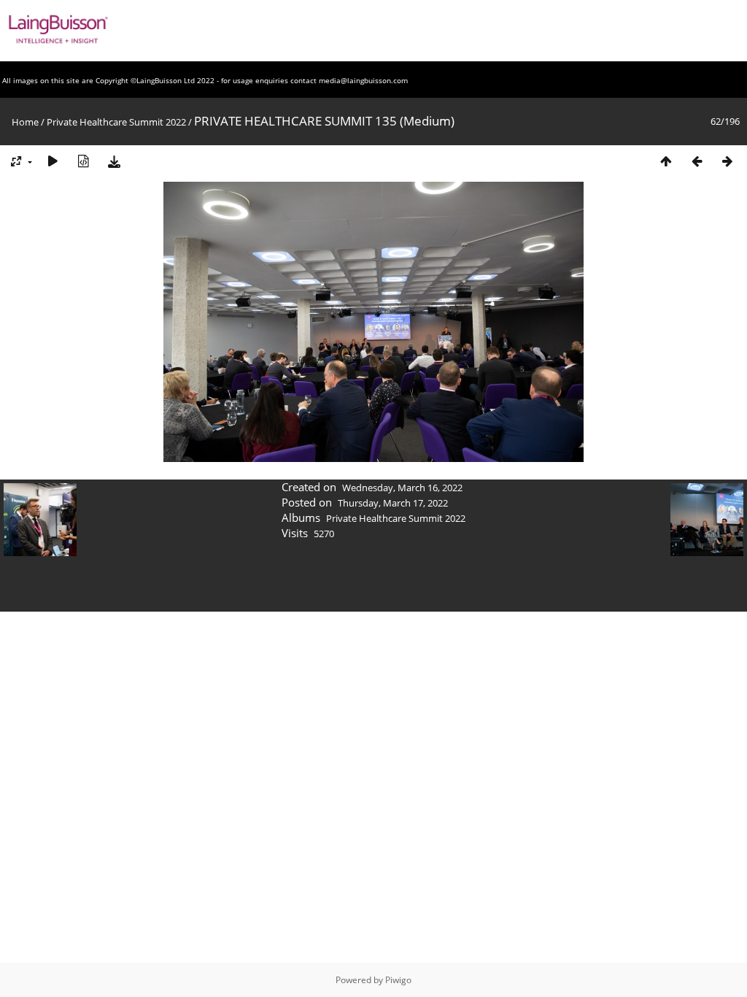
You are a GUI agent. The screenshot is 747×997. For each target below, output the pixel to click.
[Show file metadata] (83, 161)
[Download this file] (113, 161)
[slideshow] (52, 161)
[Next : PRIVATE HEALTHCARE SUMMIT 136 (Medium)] (727, 161)
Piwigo (398, 980)
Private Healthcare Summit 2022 (116, 121)
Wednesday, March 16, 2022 (402, 487)
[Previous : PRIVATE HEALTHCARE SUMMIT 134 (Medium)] (696, 161)
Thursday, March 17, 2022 (393, 502)
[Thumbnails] (666, 161)
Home (25, 121)
